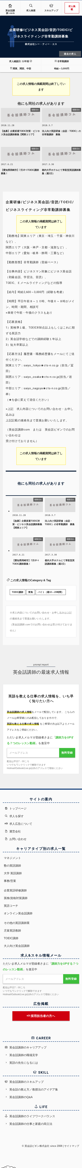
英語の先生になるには (23, 1062)
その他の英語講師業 (17, 922)
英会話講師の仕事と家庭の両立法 (30, 1123)
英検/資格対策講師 (15, 898)
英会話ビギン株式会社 (37, 1146)
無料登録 (67, 752)
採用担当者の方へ (42, 1015)
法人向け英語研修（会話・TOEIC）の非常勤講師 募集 (61, 133)
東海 (30, 592)
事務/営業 (10, 880)
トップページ (18, 808)
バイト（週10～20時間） (51, 592)
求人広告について (20, 823)
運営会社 (15, 831)
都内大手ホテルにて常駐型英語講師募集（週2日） (61, 172)
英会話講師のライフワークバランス (32, 1116)
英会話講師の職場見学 (23, 1055)
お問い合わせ (18, 839)
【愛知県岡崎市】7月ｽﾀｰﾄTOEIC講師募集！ (20, 172)
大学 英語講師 (13, 873)
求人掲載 (71, 8)
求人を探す (16, 816)
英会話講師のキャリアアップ (28, 1047)
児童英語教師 (12, 930)
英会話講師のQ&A (21, 1097)
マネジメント (12, 858)
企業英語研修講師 (15, 890)
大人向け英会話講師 (17, 945)
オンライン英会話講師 (18, 913)
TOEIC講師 (17, 592)
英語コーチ (11, 905)
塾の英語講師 (12, 865)
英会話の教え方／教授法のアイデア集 (33, 1089)
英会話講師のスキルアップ (26, 1081)
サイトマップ (71, 1146)
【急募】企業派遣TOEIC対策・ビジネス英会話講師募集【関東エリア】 (20, 133)
